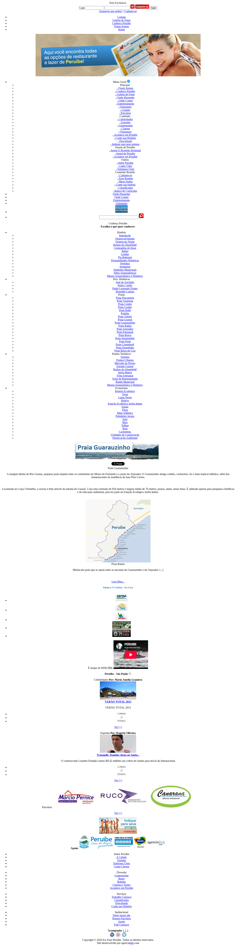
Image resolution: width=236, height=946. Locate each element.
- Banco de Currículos (125, 190)
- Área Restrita (125, 178)
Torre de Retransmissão (125, 378)
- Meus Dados (125, 181)
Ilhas (125, 422)
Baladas (121, 881)
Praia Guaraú (125, 319)
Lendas (125, 254)
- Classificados (125, 187)
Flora (125, 409)
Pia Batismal (125, 257)
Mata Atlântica (125, 413)
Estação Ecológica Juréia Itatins (125, 403)
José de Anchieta (125, 282)
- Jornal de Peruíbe (125, 153)
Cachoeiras (125, 431)
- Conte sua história (124, 184)
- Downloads (125, 141)
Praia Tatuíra (125, 316)
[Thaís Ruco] (123, 807)
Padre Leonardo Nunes (125, 288)
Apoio (121, 921)
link (132, 943)
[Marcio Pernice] (76, 807)
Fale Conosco (121, 924)
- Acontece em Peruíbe (125, 134)
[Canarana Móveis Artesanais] (170, 807)
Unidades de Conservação (125, 434)
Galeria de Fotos (121, 20)
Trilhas (125, 425)
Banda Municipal (125, 381)
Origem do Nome (125, 241)
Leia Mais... (118, 581)
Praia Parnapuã (125, 332)
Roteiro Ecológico (125, 391)
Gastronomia (122, 875)
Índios (125, 251)
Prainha (125, 313)
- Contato (125, 109)
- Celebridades (125, 119)
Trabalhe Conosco (121, 896)
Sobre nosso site (121, 915)
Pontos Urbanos (125, 360)
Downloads (121, 903)
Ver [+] (118, 727)
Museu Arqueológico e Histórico (125, 276)
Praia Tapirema (125, 300)
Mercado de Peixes (125, 363)
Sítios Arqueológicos (125, 272)
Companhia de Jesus (125, 247)
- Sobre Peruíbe (124, 162)
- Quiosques (124, 106)
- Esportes (125, 122)
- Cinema (125, 128)
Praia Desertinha (125, 347)
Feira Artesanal (125, 375)
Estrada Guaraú (124, 366)
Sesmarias (125, 266)
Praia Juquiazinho (125, 338)
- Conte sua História (125, 137)
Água (125, 394)
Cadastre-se (130, 11)
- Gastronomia (125, 125)
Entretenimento (121, 200)
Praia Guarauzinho (125, 322)
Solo (125, 419)
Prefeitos (125, 263)
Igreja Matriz (125, 372)
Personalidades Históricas (125, 260)
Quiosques (121, 203)
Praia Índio (125, 310)
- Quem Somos (125, 88)
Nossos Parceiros (121, 918)
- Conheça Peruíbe (125, 91)
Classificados (121, 900)
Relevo (125, 400)
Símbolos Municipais (125, 269)
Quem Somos (121, 26)
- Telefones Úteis (125, 169)
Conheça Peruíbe (121, 23)
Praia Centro (125, 304)
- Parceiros (125, 113)
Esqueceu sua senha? (110, 11)
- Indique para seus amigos (124, 144)
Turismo (124, 356)
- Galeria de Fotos (125, 94)
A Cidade (121, 857)
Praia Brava (125, 335)
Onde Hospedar (121, 194)
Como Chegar (121, 866)
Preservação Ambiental (125, 437)
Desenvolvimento (125, 238)
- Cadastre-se (125, 175)
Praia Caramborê (125, 344)
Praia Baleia (124, 325)
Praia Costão (125, 307)
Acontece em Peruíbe (121, 887)
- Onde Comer (125, 100)
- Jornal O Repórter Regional (125, 150)
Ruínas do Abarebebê (125, 244)
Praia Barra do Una (124, 350)
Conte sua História (121, 906)
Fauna (125, 406)
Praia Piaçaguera (125, 297)
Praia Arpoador (125, 328)
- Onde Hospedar (125, 97)
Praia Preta (125, 341)
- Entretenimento (125, 103)
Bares (121, 878)
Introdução (125, 235)
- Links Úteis (125, 165)
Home (121, 29)
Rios (125, 428)
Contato (121, 17)
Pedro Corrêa (125, 285)
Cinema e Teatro (121, 884)
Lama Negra (125, 397)
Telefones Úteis (121, 863)
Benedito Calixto (125, 291)
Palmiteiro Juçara (125, 416)
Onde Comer (121, 197)
